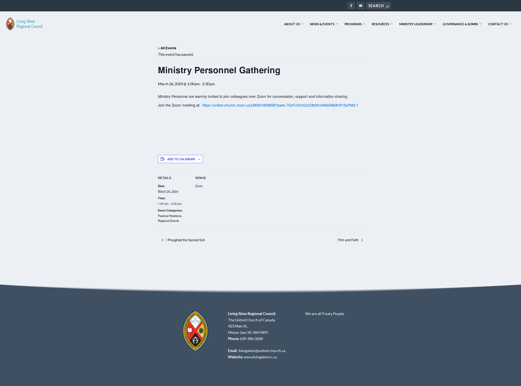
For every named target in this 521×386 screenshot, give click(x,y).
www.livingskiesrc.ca (260, 357)
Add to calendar (181, 159)
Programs (353, 24)
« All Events (167, 48)
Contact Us (498, 24)
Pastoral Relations (169, 216)
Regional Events (168, 221)
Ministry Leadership (415, 24)
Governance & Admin (460, 24)
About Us (292, 24)
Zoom (199, 186)
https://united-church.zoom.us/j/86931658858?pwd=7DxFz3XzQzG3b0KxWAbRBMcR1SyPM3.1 (280, 105)
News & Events (322, 24)
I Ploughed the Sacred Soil (185, 240)
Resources (380, 24)
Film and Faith (348, 240)
